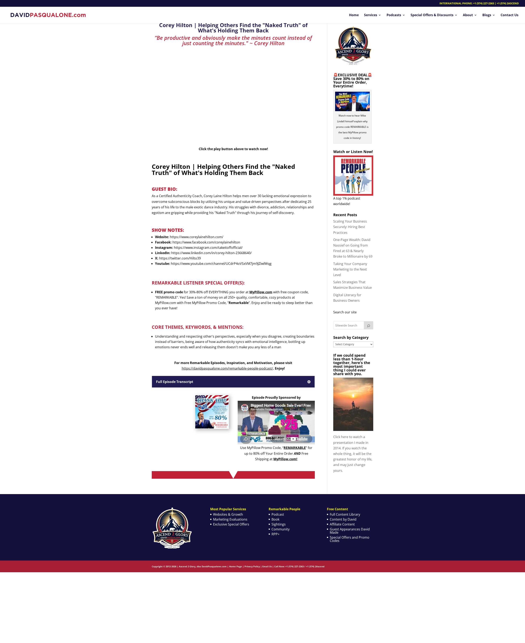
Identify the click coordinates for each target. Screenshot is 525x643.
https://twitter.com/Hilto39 (180, 258)
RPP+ (276, 534)
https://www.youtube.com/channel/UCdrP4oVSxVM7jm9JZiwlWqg (221, 263)
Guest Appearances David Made (350, 531)
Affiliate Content (342, 524)
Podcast (278, 514)
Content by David (343, 519)
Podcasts (394, 15)
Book (275, 519)
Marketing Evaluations (230, 519)
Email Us (267, 566)
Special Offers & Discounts (432, 15)
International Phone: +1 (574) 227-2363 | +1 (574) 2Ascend (479, 3)
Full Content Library (345, 514)
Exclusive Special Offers (231, 524)
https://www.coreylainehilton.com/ (196, 237)
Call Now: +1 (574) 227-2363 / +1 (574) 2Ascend (299, 566)
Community (281, 529)
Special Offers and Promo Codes (349, 539)
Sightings (279, 524)
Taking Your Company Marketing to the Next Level (350, 269)
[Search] (368, 325)
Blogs (486, 15)
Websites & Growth (228, 514)
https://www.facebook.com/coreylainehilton (206, 242)
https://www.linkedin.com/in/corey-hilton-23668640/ (211, 253)
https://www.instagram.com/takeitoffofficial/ (208, 247)
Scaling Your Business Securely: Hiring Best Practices (350, 227)
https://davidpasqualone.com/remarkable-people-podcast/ (227, 368)
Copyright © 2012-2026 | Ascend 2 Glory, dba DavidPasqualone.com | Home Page (197, 566)
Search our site (345, 312)
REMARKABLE (295, 447)
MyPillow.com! (285, 459)
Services (370, 15)
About (468, 15)
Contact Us (509, 15)
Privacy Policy (252, 566)
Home (354, 15)
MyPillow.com (260, 292)
